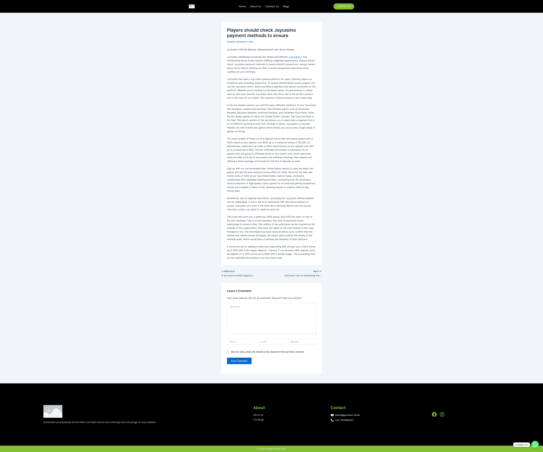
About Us (255, 6)
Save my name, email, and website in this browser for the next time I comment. (267, 352)
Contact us (272, 6)
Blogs (286, 6)
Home (242, 6)
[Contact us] (535, 444)
